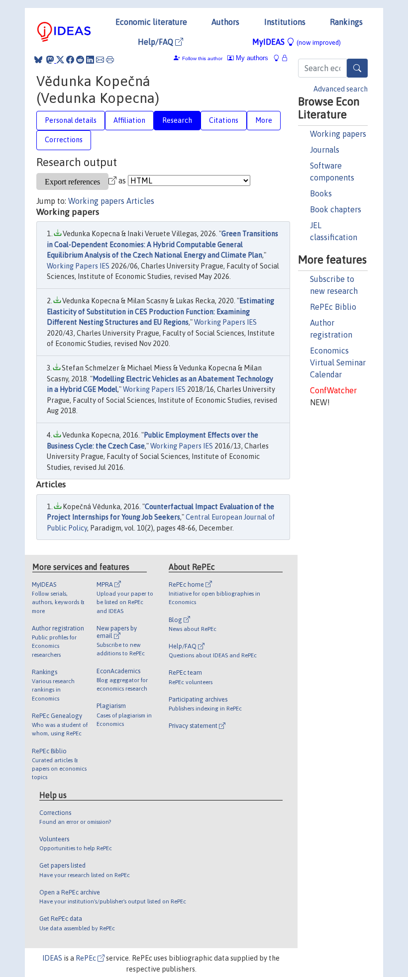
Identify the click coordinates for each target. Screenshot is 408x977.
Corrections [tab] (64, 140)
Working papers (338, 133)
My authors (251, 58)
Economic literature (151, 21)
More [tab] (263, 120)
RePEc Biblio (333, 306)
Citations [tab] (223, 120)
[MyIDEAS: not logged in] (279, 58)
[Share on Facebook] (70, 59)
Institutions (285, 21)
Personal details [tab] (71, 120)
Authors (225, 21)
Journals (324, 149)
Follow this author (202, 58)
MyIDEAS (296, 41)
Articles (140, 200)
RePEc (87, 958)
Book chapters (335, 209)
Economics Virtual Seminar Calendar (338, 362)
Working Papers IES (78, 266)
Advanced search (340, 89)
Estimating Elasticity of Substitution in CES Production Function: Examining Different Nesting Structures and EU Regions (160, 311)
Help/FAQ (156, 41)
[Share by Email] (100, 59)
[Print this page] (110, 59)
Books (321, 193)
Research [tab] (177, 120)
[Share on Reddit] (80, 59)
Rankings (346, 21)
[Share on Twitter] (60, 59)
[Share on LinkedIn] (90, 59)
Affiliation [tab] (129, 120)
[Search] (357, 68)
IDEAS (52, 958)
